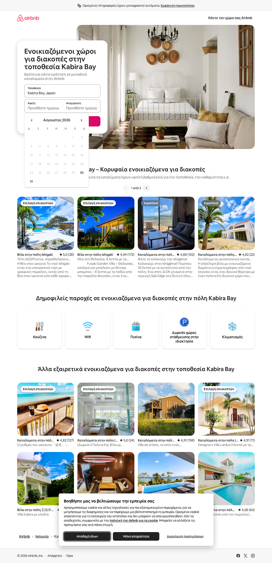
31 (31, 181)
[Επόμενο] (146, 188)
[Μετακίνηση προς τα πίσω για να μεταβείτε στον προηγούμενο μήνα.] (32, 120)
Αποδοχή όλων (87, 536)
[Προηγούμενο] (126, 188)
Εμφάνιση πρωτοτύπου (178, 6)
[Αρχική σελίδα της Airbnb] (28, 18)
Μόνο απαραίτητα (136, 536)
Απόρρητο (55, 556)
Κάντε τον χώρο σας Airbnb (230, 18)
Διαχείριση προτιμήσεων (185, 536)
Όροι (69, 556)
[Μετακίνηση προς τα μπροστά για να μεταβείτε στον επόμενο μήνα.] (81, 120)
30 (82, 173)
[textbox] (43, 108)
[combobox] (62, 93)
